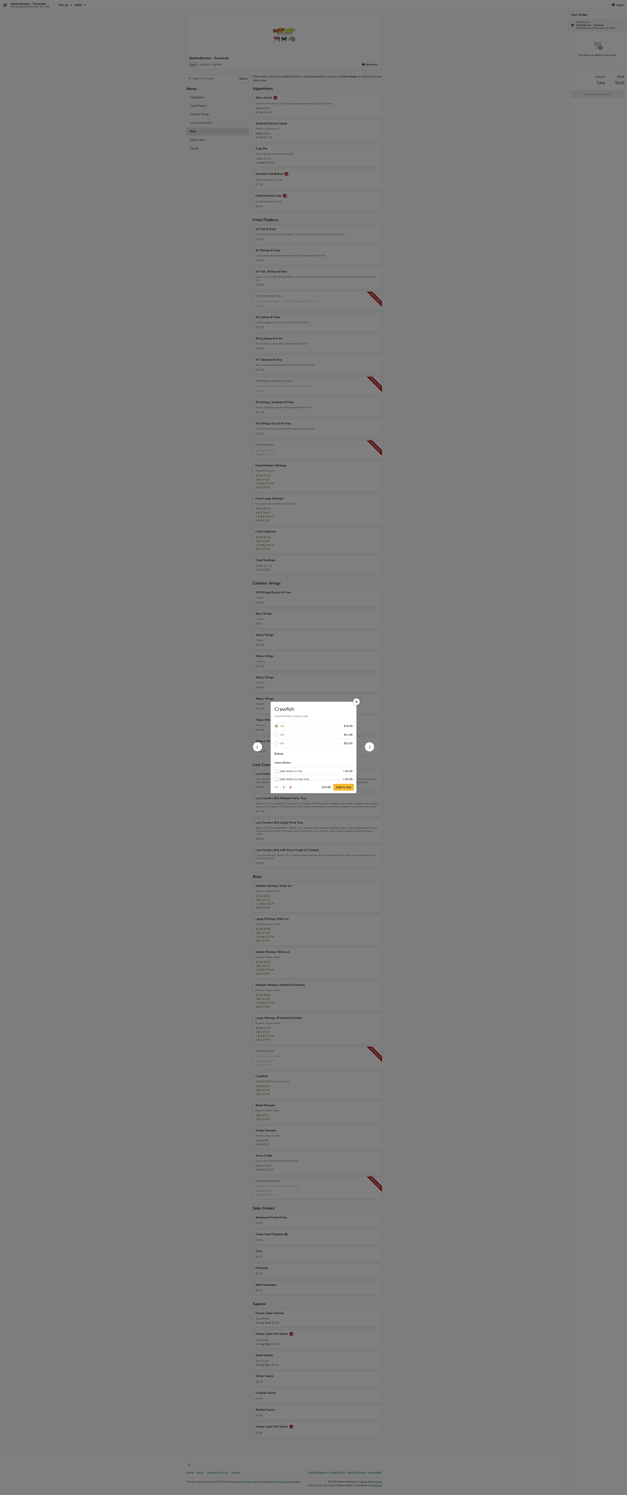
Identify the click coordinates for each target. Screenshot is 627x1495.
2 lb (282, 735)
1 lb (282, 726)
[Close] (356, 701)
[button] (257, 750)
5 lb (282, 743)
